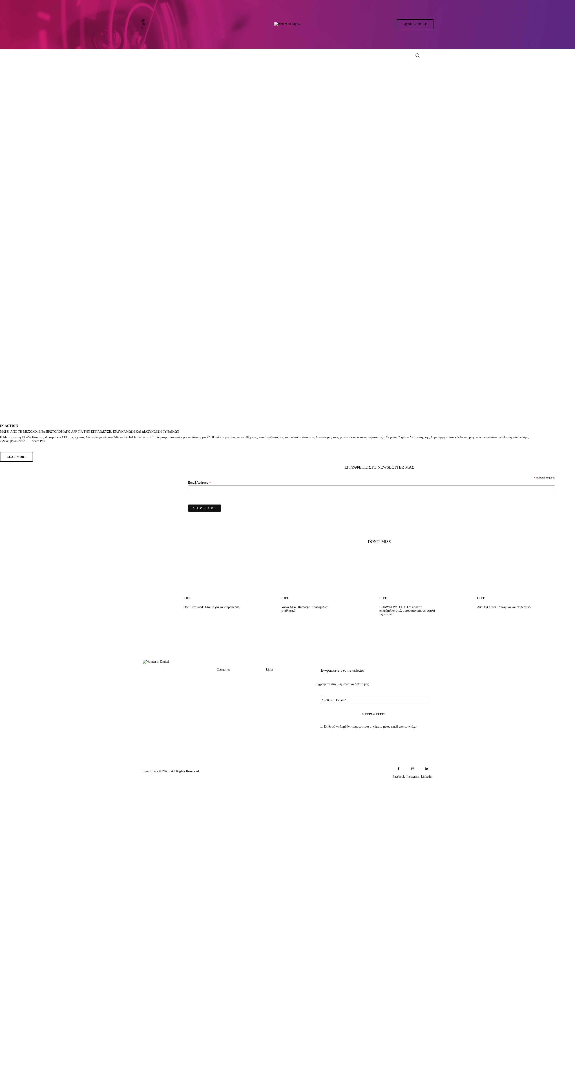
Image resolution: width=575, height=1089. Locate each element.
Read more (17, 456)
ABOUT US (275, 678)
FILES (221, 712)
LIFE (220, 703)
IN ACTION (9, 425)
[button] (36, 441)
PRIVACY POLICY (281, 703)
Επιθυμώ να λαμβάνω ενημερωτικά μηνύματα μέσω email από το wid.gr (370, 726)
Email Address (199, 482)
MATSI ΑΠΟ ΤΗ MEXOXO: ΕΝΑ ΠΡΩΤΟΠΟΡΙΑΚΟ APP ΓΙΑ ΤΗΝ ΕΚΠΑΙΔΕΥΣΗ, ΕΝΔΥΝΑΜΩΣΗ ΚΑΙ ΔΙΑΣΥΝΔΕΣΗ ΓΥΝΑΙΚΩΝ (89, 431)
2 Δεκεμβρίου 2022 (12, 441)
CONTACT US (277, 695)
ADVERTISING (278, 686)
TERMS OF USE (279, 712)
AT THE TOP (227, 695)
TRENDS (224, 678)
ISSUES (223, 720)
